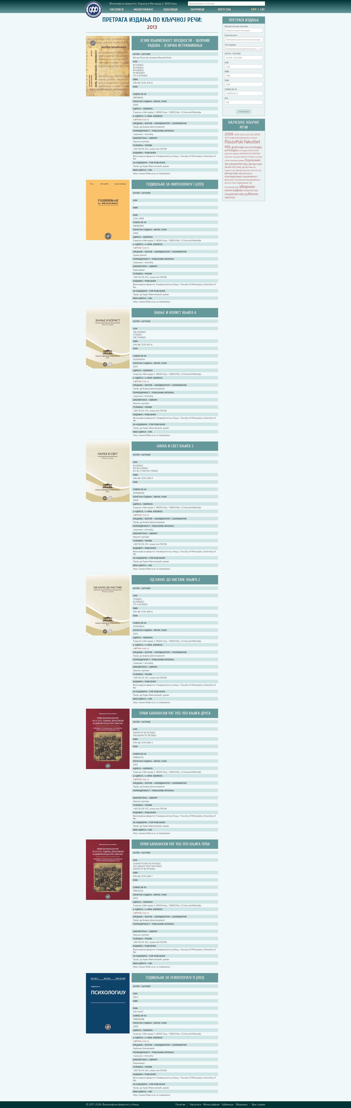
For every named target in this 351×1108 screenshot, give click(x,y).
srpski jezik (253, 150)
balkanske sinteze (248, 137)
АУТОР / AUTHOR (232, 53)
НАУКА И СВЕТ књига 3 (175, 446)
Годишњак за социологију (243, 162)
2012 (247, 134)
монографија (234, 190)
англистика (231, 182)
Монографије (143, 9)
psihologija (231, 150)
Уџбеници (170, 9)
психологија (250, 190)
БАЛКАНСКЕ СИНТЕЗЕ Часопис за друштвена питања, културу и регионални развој (243, 157)
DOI (226, 98)
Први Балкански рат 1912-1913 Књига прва (175, 844)
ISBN (227, 71)
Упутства (224, 9)
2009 (237, 134)
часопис (230, 197)
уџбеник (251, 194)
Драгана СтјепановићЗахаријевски (242, 179)
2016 (257, 134)
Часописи (117, 9)
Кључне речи (231, 35)
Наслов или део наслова (236, 26)
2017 (227, 137)
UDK (227, 62)
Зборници (197, 9)
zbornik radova (232, 153)
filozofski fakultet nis (242, 144)
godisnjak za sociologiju (247, 147)
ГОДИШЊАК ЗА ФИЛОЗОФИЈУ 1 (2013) (175, 184)
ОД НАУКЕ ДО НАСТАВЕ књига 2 (175, 579)
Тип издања (230, 44)
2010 (242, 134)
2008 (229, 134)
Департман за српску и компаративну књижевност (241, 175)
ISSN (227, 80)
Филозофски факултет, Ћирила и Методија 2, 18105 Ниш (143, 3)
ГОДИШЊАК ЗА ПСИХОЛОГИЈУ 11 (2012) (175, 977)
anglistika (234, 137)
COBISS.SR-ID (231, 89)
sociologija (243, 150)
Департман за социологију (248, 170)
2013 (252, 134)
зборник (247, 186)
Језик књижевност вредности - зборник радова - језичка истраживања (175, 43)
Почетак (180, 1104)
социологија (234, 194)
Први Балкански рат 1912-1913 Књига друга (174, 713)
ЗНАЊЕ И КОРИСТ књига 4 (175, 312)
